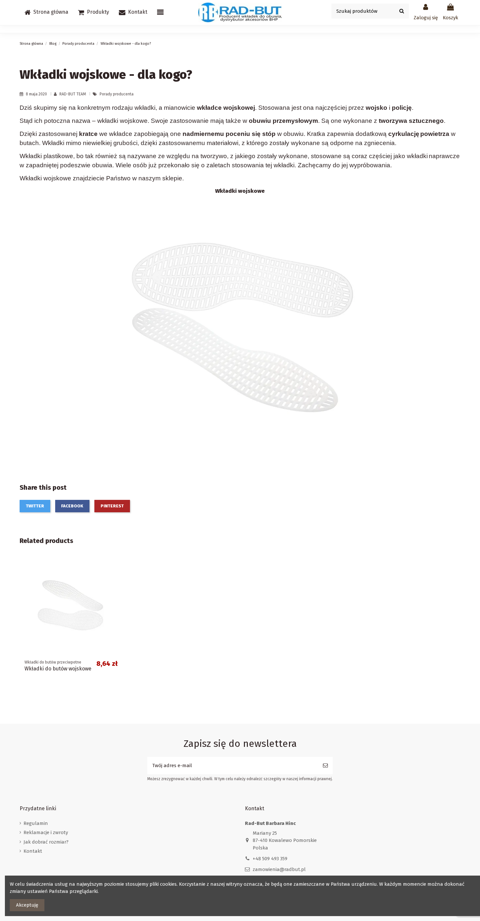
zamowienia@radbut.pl (279, 869)
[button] (93, 12)
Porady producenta (117, 94)
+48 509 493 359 (270, 859)
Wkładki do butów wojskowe (57, 669)
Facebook (72, 505)
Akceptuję (27, 905)
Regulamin (36, 823)
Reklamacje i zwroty (46, 832)
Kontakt (33, 851)
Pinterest (112, 505)
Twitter (35, 505)
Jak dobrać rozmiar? (46, 842)
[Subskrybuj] (325, 765)
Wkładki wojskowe (240, 191)
